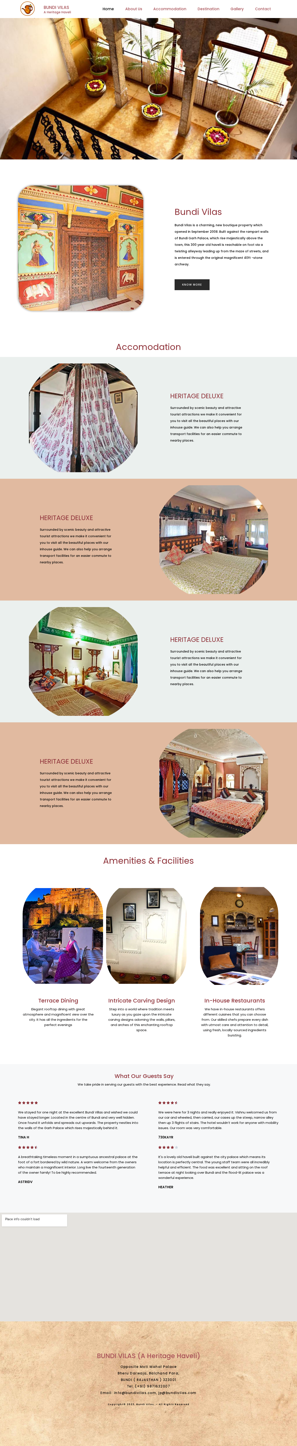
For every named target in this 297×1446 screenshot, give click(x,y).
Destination (208, 9)
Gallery (237, 9)
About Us (133, 9)
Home (108, 9)
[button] (192, 284)
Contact (263, 9)
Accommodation (169, 9)
